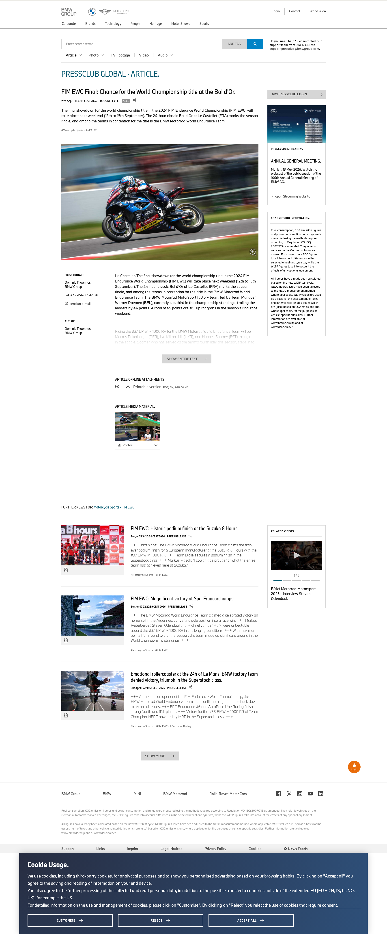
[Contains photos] (65, 570)
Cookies (255, 848)
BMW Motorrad (175, 793)
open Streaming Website (292, 196)
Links (100, 848)
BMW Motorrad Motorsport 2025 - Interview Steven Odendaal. (293, 593)
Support (67, 848)
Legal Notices (171, 848)
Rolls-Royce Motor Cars (228, 793)
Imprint (132, 848)
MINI (137, 793)
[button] (296, 555)
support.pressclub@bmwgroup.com (294, 49)
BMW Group (70, 793)
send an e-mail (79, 304)
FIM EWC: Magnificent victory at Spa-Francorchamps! (183, 598)
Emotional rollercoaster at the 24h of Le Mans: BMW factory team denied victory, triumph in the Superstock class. (194, 676)
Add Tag (234, 44)
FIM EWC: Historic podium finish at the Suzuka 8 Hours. (185, 528)
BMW (107, 793)
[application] (296, 555)
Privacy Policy (215, 848)
